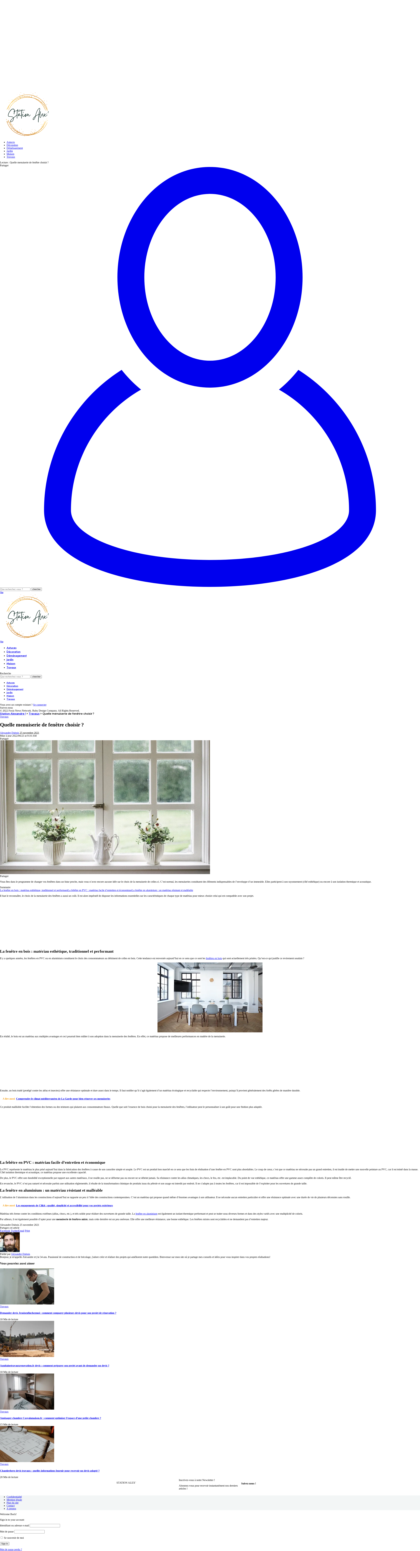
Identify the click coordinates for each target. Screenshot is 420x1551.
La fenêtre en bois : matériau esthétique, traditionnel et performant (34, 890)
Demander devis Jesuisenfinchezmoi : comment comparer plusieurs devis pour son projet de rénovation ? (58, 1313)
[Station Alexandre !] (26, 136)
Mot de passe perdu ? (11, 1549)
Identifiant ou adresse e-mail (14, 1525)
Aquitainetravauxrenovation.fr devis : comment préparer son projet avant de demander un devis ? (54, 1365)
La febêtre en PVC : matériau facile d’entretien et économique (100, 890)
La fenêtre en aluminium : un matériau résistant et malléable (162, 890)
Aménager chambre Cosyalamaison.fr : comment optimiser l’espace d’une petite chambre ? (50, 1418)
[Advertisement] (98, 23)
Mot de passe (7, 1531)
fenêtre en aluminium (146, 1213)
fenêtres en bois (214, 958)
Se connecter (39, 704)
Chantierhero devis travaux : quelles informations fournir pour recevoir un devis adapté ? (50, 1470)
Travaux (4, 716)
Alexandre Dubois (9, 732)
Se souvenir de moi (13, 1537)
